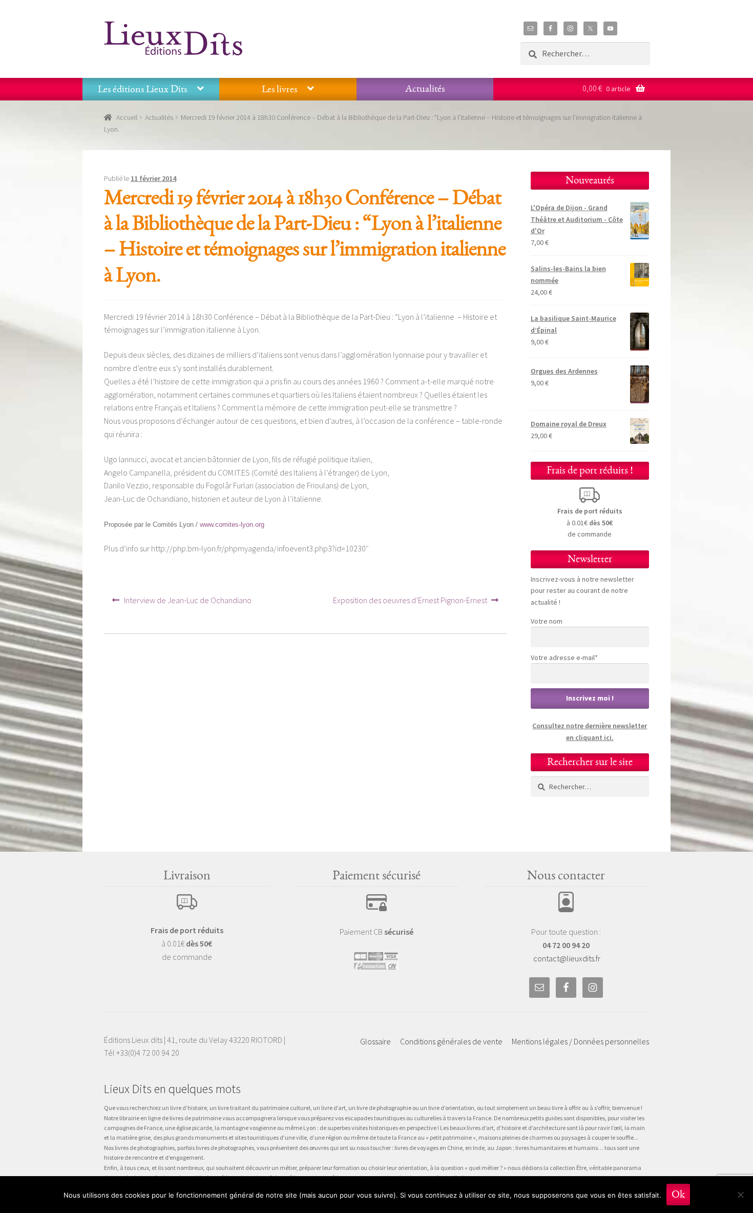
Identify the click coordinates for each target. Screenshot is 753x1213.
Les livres (279, 89)
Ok (678, 1194)
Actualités (425, 89)
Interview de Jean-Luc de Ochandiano (187, 603)
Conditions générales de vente (451, 1041)
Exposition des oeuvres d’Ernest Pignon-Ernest (409, 603)
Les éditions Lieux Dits (142, 89)
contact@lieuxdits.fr (566, 958)
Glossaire (375, 1041)
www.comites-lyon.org (232, 524)
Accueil (126, 117)
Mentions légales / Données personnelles (580, 1041)
